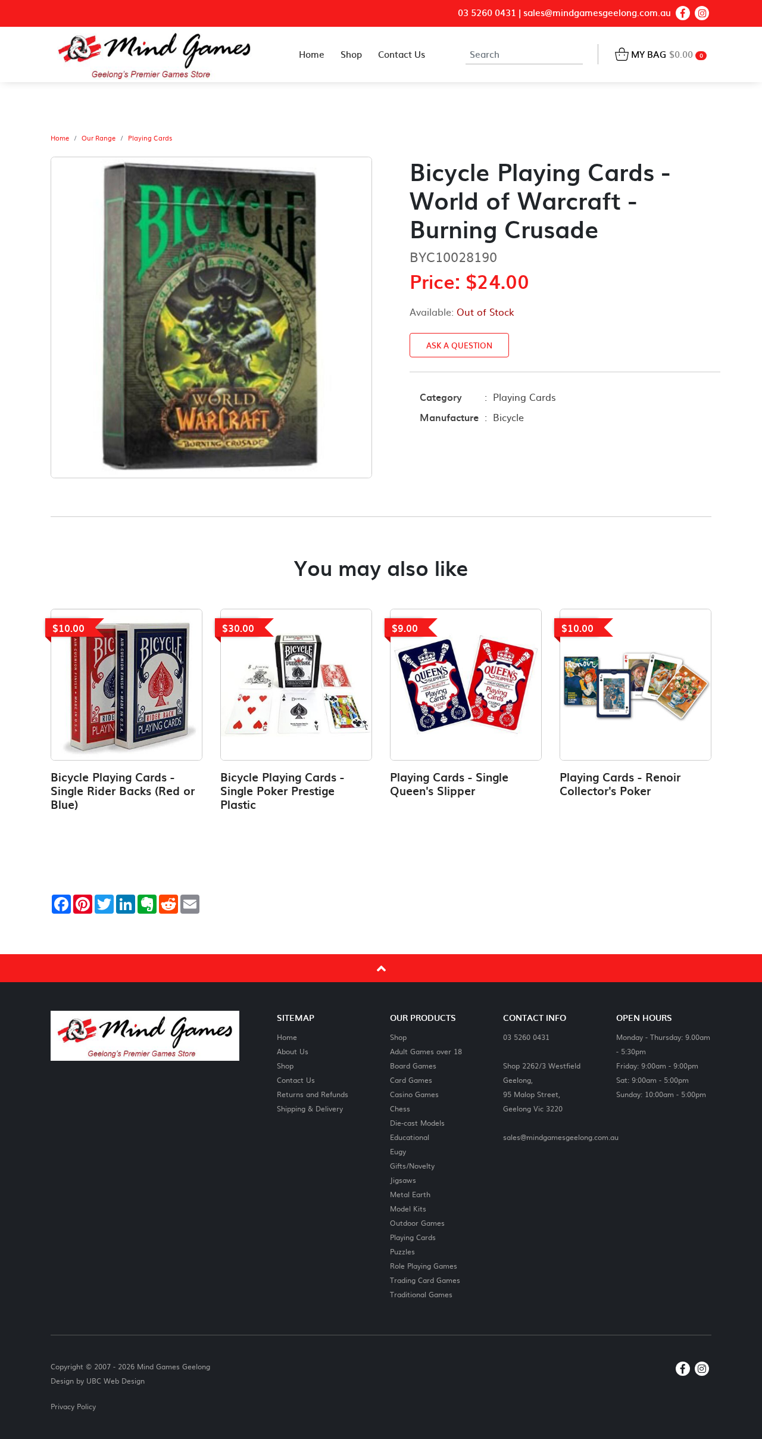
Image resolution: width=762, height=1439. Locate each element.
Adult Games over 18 (426, 1051)
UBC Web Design (115, 1380)
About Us (292, 1051)
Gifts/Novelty (412, 1165)
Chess (400, 1108)
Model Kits (408, 1208)
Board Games (413, 1065)
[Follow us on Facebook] (683, 13)
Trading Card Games (425, 1279)
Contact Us (296, 1079)
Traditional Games (421, 1294)
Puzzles (402, 1251)
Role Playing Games (423, 1265)
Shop (285, 1065)
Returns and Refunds (312, 1094)
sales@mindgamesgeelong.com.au (597, 13)
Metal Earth (410, 1194)
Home (60, 138)
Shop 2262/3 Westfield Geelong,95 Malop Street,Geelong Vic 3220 (541, 1087)
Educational (409, 1136)
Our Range (98, 138)
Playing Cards (150, 138)
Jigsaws (403, 1179)
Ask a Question (459, 345)
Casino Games (414, 1094)
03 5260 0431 (487, 13)
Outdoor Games (417, 1222)
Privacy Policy (73, 1406)
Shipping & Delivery (310, 1108)
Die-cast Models (417, 1122)
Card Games (411, 1079)
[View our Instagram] (702, 13)
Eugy (398, 1151)
